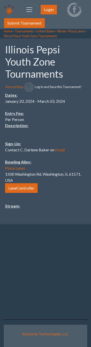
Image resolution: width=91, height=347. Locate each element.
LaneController (21, 188)
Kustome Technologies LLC (45, 333)
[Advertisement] (50, 114)
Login (49, 9)
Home (8, 31)
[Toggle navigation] (29, 10)
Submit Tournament (24, 23)
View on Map (14, 87)
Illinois (61, 31)
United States (45, 31)
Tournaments (24, 31)
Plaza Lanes (77, 31)
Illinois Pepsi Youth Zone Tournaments (30, 36)
